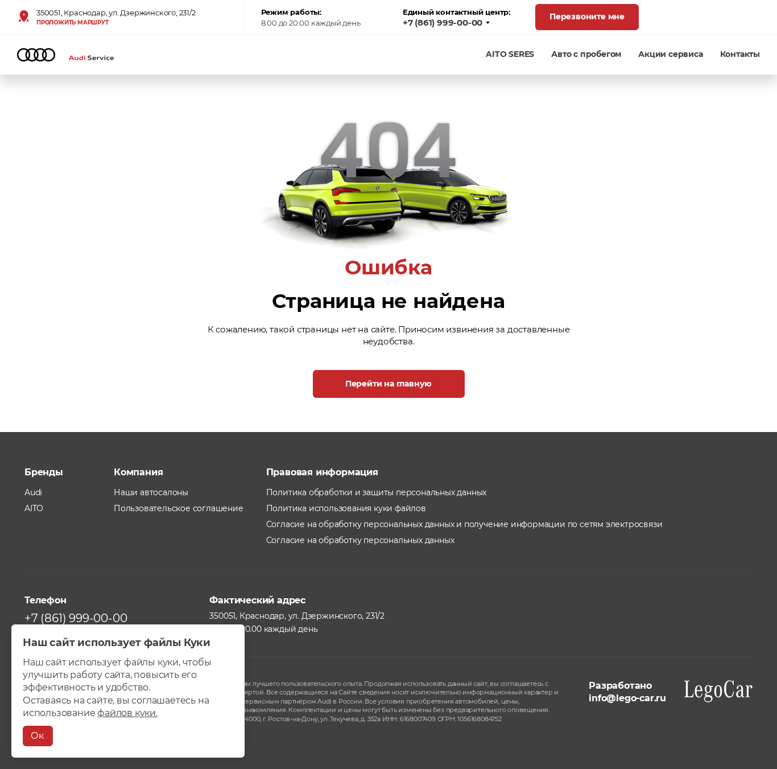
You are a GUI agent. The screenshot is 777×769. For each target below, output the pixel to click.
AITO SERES (510, 54)
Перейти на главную (388, 384)
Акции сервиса (670, 54)
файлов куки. (127, 713)
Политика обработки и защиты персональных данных (376, 492)
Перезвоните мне (587, 16)
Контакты (740, 54)
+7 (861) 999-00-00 (442, 23)
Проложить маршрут (72, 22)
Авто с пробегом (586, 54)
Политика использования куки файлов (346, 508)
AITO (33, 508)
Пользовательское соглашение (178, 508)
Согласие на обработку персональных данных (360, 540)
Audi (33, 492)
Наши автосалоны (151, 492)
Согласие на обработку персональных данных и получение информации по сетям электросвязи (464, 524)
